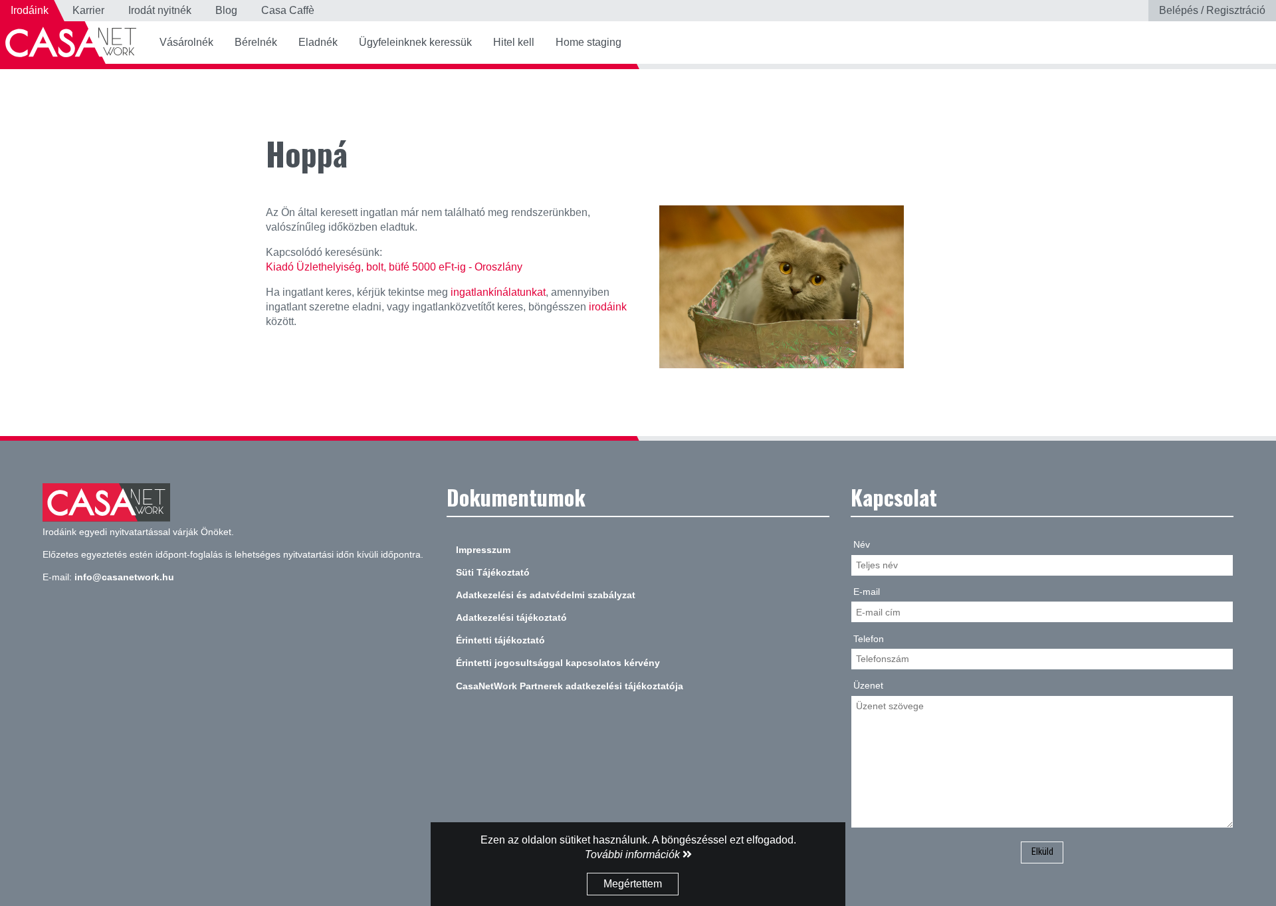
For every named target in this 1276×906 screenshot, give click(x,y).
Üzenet (868, 685)
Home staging (588, 42)
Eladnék (318, 42)
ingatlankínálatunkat (498, 292)
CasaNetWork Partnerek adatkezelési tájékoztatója (569, 686)
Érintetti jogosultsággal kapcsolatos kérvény (558, 662)
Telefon (868, 638)
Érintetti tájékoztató (500, 640)
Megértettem (632, 883)
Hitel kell (513, 42)
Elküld (1042, 851)
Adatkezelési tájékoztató (511, 617)
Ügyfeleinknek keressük (415, 42)
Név (861, 544)
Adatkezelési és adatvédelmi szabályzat (545, 595)
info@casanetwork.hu (124, 577)
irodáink (608, 306)
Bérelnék (256, 42)
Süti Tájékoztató (493, 572)
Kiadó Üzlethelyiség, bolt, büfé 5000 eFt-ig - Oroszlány (394, 267)
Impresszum (483, 549)
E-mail (866, 591)
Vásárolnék (186, 42)
